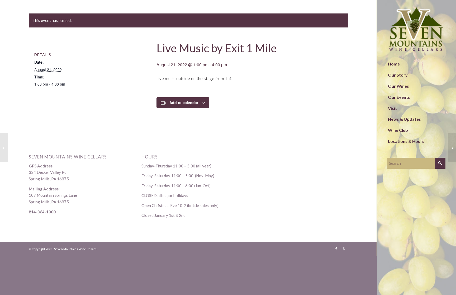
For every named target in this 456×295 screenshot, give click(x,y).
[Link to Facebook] (336, 248)
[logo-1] (416, 29)
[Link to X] (344, 248)
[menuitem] (416, 64)
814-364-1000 (42, 211)
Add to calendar (183, 102)
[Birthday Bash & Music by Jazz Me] (4, 147)
